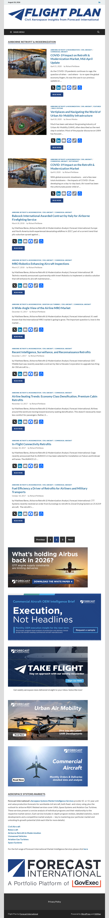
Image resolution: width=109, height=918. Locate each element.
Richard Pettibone (72, 66)
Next (70, 539)
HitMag (97, 914)
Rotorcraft (74, 161)
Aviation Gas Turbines (51, 304)
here (85, 849)
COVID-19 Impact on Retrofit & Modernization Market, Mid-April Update (72, 58)
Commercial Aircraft (59, 52)
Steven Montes (71, 119)
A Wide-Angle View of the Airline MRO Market (41, 308)
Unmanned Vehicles (17, 836)
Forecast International (29, 914)
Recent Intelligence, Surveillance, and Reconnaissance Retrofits (51, 352)
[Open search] (98, 32)
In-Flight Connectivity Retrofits (31, 444)
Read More (56, 93)
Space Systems (57, 108)
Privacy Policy (54, 901)
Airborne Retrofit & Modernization (65, 50)
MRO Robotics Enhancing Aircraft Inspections (40, 263)
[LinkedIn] (99, 2)
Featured (97, 106)
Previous (40, 539)
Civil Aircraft (86, 50)
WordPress (86, 914)
